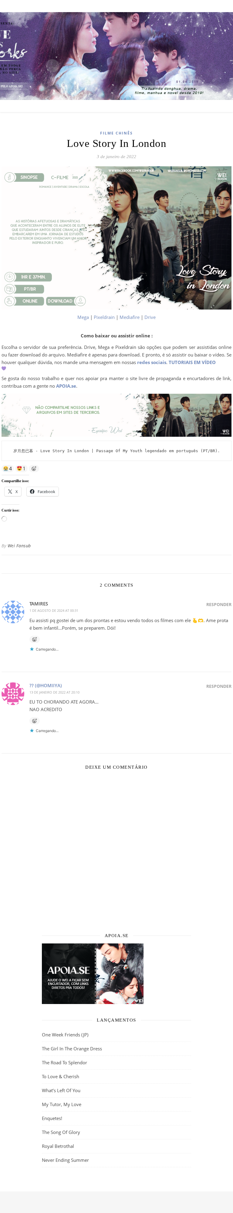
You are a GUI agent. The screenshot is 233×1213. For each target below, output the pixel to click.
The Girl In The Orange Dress (72, 1049)
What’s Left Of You (61, 1090)
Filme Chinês (116, 133)
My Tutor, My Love (61, 1104)
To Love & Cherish (60, 1076)
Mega (83, 317)
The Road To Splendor (64, 1062)
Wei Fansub (19, 546)
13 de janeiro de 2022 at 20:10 (54, 692)
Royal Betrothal (58, 1146)
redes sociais (151, 362)
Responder (218, 604)
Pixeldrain (104, 317)
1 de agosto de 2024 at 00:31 (53, 610)
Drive (150, 317)
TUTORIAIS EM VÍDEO (192, 362)
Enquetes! (52, 1118)
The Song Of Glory (61, 1132)
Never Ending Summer (65, 1160)
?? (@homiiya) (45, 685)
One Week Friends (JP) (65, 1035)
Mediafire (130, 317)
